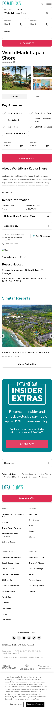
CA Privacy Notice (36, 586)
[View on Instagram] (29, 638)
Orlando (5, 602)
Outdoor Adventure (10, 586)
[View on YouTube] (24, 638)
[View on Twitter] (14, 638)
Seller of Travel (8, 542)
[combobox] (24, 13)
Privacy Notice (35, 580)
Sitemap (32, 591)
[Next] (51, 336)
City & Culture (8, 569)
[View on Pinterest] (39, 638)
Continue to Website (35, 704)
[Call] (42, 3)
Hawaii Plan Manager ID (10, 653)
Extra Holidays (9, 474)
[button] (48, 3)
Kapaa (44, 477)
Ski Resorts (7, 580)
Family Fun (6, 597)
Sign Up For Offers (37, 557)
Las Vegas (6, 608)
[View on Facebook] (19, 638)
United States (44, 474)
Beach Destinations (10, 563)
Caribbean (6, 619)
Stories (32, 537)
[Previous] (2, 336)
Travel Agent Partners (11, 528)
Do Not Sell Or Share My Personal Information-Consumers (22, 657)
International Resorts (11, 557)
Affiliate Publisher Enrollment (10, 535)
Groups (32, 531)
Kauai (34, 477)
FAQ (31, 525)
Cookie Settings (16, 704)
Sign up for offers (27, 498)
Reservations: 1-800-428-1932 (13, 515)
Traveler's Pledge (36, 563)
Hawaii (24, 477)
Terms (31, 574)
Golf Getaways (8, 591)
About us (33, 514)
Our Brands (34, 520)
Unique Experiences (10, 574)
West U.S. (11, 477)
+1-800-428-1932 (27, 632)
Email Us (5, 522)
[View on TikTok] (34, 638)
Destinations (27, 474)
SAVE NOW (27, 443)
